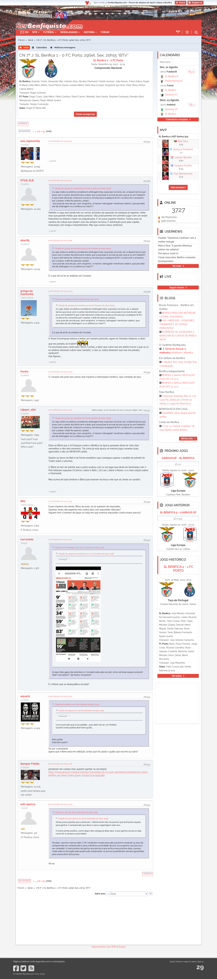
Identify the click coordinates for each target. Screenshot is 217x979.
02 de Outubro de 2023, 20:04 (60, 291)
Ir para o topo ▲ (197, 961)
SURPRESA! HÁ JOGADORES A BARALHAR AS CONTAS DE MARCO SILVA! (178, 336)
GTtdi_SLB (27, 180)
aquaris (25, 696)
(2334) (180, 518)
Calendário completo (177, 119)
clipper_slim (28, 409)
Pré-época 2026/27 (168, 253)
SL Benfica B (171, 76)
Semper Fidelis (29, 763)
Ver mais (176, 266)
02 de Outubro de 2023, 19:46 (60, 240)
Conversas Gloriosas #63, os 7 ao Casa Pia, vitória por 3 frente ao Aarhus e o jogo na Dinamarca (177, 400)
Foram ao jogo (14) (85, 114)
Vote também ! (178, 187)
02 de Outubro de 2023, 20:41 (60, 410)
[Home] (49, 22)
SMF (113, 947)
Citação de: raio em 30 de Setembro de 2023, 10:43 (75, 812)
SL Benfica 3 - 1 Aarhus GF (178, 512)
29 (200, 967)
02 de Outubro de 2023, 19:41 (60, 180)
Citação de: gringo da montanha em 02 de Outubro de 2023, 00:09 (82, 188)
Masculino (165, 62)
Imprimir (23, 124)
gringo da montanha (27, 292)
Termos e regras (182, 961)
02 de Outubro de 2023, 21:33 (60, 501)
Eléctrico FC (171, 94)
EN (26, 32)
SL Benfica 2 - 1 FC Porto (178, 568)
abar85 (24, 240)
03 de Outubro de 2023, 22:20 (60, 696)
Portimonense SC (174, 81)
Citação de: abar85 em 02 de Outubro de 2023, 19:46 (76, 299)
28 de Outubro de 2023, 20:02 (60, 804)
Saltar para (100, 893)
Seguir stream (176, 287)
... (36, 131)
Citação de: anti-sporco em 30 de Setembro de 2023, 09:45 (83, 818)
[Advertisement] (119, 24)
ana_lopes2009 (30, 141)
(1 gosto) (52, 161)
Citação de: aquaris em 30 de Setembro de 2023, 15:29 (81, 710)
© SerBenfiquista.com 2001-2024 (29, 974)
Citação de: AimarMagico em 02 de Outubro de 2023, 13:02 (79, 547)
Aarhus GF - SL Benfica (178, 458)
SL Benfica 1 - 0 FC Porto (108, 60)
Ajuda (172, 961)
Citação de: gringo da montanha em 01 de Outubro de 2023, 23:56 (86, 554)
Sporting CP (171, 109)
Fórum (105, 32)
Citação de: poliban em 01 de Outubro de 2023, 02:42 (76, 704)
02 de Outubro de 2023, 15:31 (60, 141)
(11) (179, 464)
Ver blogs (187, 438)
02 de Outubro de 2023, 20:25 (60, 372)
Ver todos (177, 676)
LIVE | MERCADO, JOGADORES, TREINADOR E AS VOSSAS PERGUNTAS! (177, 324)
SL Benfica (170, 90)
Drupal (122, 947)
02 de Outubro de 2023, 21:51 (60, 539)
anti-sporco (27, 804)
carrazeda (27, 539)
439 (43, 131)
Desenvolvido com (101, 947)
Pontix (24, 371)
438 (38, 131)
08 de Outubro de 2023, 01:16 (60, 764)
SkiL (23, 501)
